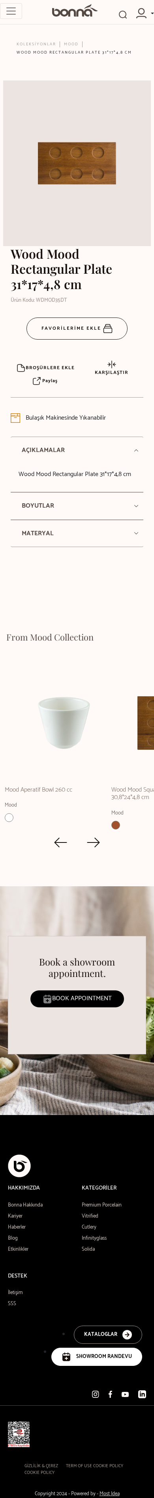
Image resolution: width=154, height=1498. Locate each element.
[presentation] (60, 842)
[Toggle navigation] (11, 11)
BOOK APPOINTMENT (82, 998)
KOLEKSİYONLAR (36, 44)
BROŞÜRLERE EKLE (50, 368)
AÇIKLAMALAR (43, 450)
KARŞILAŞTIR (111, 372)
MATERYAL (38, 533)
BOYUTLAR (38, 506)
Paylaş (49, 381)
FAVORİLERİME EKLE (72, 328)
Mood (71, 44)
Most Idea (110, 1494)
